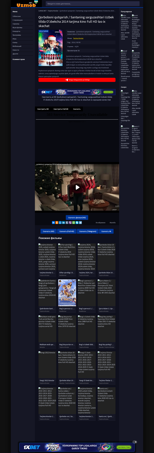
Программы (17, 35)
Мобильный (17, 46)
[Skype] (77, 222)
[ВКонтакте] (53, 222)
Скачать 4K (106, 231)
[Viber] (70, 222)
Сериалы (16, 24)
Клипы (15, 42)
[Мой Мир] (60, 222)
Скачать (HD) (48, 231)
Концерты (16, 31)
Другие (15, 54)
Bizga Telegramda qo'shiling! (79, 80)
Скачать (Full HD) (66, 231)
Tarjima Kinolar (78, 38)
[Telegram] (80, 222)
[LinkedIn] (63, 222)
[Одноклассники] (56, 222)
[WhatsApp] (73, 222)
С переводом (17, 20)
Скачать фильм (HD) (77, 217)
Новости (16, 50)
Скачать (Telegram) (87, 231)
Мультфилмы (17, 27)
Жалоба (113, 222)
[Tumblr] (66, 222)
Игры (14, 39)
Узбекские (17, 16)
